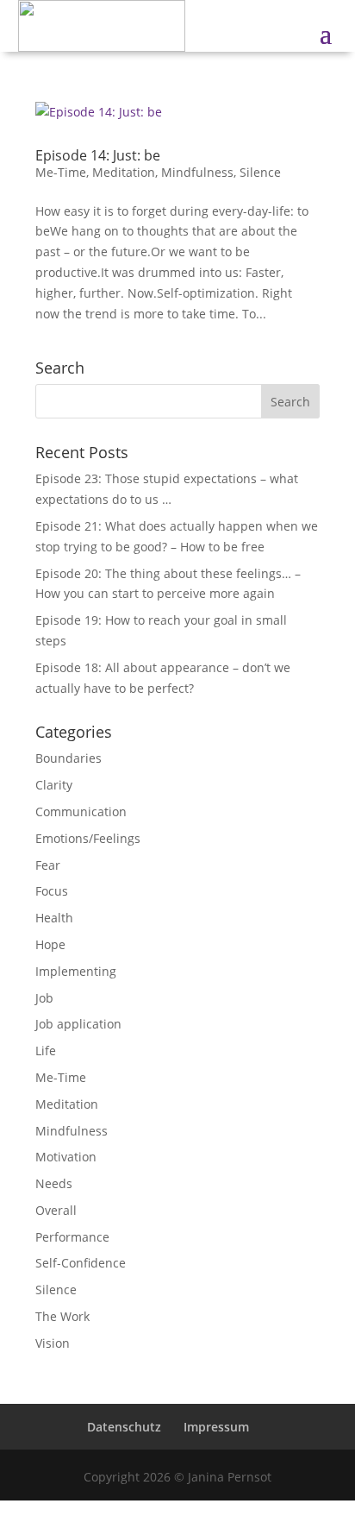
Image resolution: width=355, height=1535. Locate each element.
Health (54, 917)
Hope (50, 944)
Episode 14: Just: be (97, 155)
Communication (81, 811)
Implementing (75, 971)
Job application (78, 1024)
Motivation (66, 1156)
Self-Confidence (80, 1263)
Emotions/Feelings (87, 838)
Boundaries (68, 758)
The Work (62, 1316)
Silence (260, 172)
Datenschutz (124, 1427)
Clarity (53, 785)
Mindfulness (197, 172)
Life (45, 1050)
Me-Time (60, 172)
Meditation (123, 172)
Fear (47, 865)
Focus (51, 891)
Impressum (216, 1427)
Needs (53, 1183)
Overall (56, 1210)
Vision (52, 1343)
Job (44, 998)
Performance (72, 1237)
